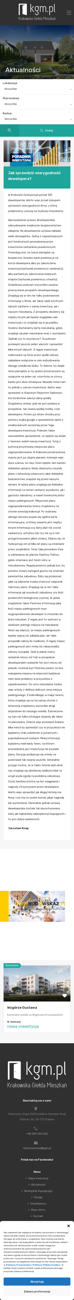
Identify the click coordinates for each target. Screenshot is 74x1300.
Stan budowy (11, 98)
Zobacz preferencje (37, 1291)
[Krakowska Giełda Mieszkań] (37, 20)
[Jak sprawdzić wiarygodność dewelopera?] (37, 153)
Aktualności (38, 1184)
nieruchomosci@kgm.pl (37, 1148)
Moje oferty (38, 1210)
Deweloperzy (38, 1203)
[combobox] (37, 89)
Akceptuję (37, 1281)
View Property (37, 994)
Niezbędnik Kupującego (38, 1191)
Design (38, 1197)
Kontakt (38, 1216)
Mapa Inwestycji (38, 1178)
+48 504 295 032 (37, 1133)
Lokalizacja (10, 83)
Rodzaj (7, 113)
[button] (68, 1225)
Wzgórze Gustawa (22, 1007)
